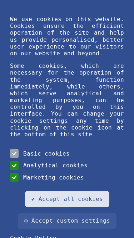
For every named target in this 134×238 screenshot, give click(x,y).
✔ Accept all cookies (67, 199)
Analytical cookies (55, 165)
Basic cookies (46, 153)
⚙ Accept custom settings (67, 220)
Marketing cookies (53, 177)
